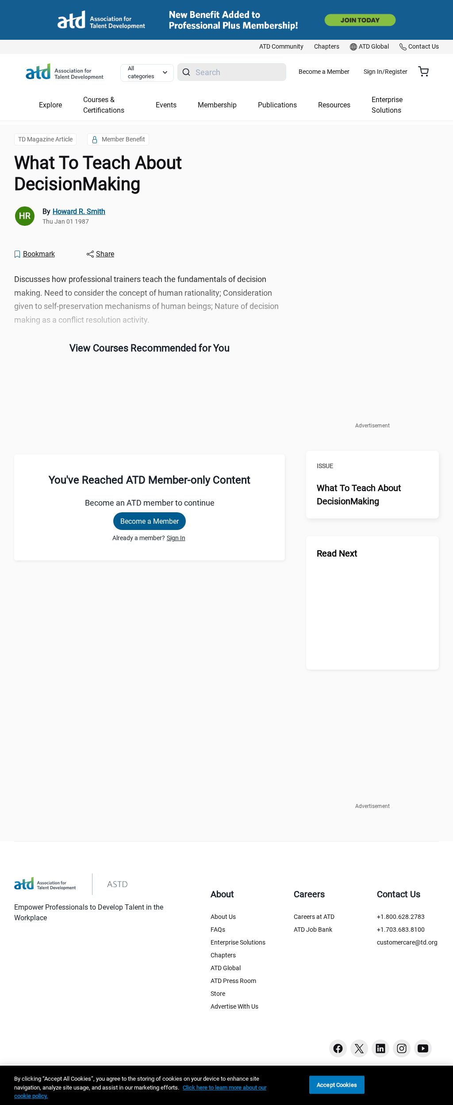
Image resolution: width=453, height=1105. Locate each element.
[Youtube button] (423, 1048)
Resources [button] (334, 105)
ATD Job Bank (313, 929)
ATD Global (226, 968)
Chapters (223, 955)
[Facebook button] (338, 1048)
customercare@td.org (407, 942)
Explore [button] (50, 105)
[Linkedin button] (380, 1048)
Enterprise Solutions (238, 942)
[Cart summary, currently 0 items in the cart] (427, 71)
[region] (226, 1085)
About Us (223, 916)
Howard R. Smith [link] (79, 211)
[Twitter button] (359, 1048)
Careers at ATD (314, 916)
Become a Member (324, 71)
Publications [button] (277, 105)
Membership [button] (217, 105)
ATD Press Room (233, 980)
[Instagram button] (402, 1048)
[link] (281, 47)
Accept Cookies (337, 1084)
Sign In (176, 537)
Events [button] (166, 105)
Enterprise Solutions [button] (387, 104)
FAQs (218, 929)
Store (218, 993)
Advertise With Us (234, 1006)
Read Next (337, 553)
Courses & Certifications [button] (103, 104)
